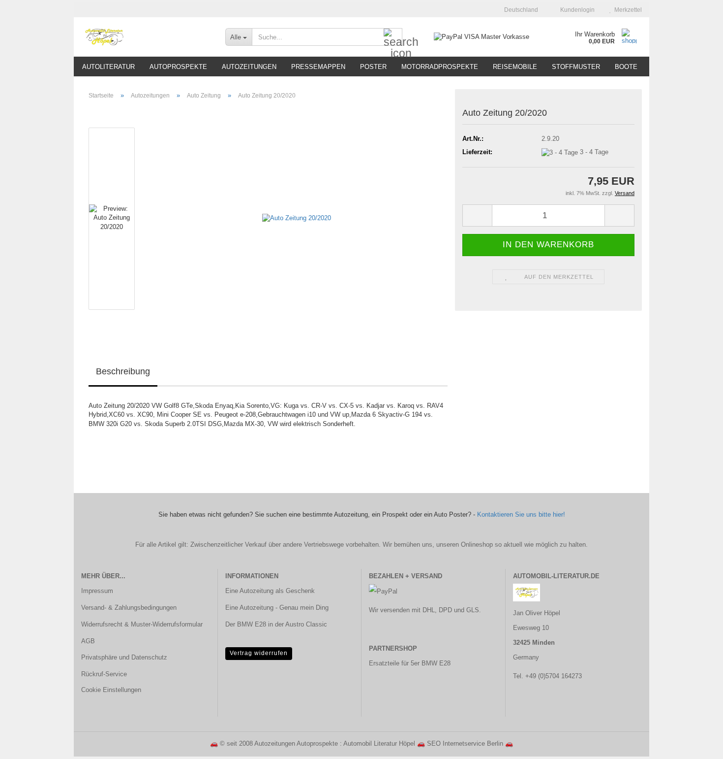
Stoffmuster (576, 66)
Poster (373, 66)
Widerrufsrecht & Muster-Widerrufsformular (142, 624)
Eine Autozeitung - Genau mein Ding (277, 607)
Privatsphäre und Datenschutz (124, 657)
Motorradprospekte (439, 66)
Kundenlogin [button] (576, 9)
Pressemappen (318, 66)
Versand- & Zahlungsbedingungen (129, 607)
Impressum (97, 590)
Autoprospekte (178, 66)
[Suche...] (393, 37)
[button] (518, 9)
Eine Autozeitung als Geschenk (270, 590)
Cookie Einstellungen (111, 689)
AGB (88, 641)
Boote (626, 66)
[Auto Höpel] (146, 37)
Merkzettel (626, 9)
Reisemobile (515, 66)
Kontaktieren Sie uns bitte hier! (521, 514)
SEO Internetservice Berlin (465, 743)
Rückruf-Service (104, 674)
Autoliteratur (108, 66)
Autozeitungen (249, 66)
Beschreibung (123, 371)
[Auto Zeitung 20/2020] (296, 218)
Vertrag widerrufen (259, 653)
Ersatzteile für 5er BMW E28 (410, 663)
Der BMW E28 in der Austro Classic (276, 624)
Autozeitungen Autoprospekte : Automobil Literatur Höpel (334, 743)
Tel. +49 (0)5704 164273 (547, 676)
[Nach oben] (696, 744)
